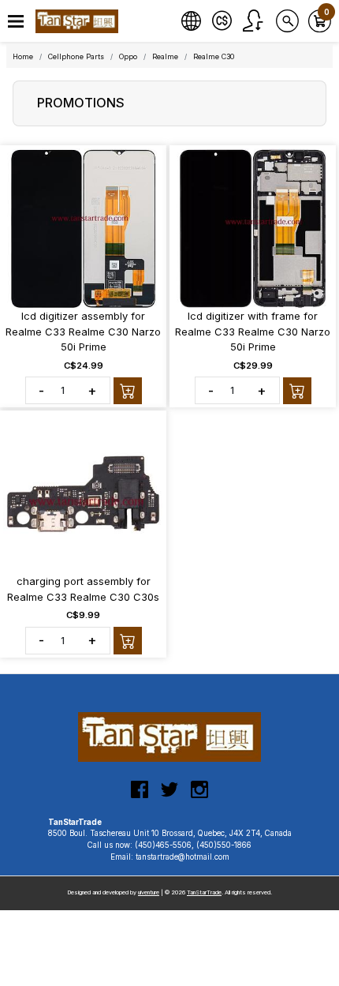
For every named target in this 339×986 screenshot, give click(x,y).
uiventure (148, 892)
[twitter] (169, 796)
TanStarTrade (204, 892)
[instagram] (199, 796)
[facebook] (140, 796)
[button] (16, 21)
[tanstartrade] (78, 21)
